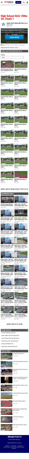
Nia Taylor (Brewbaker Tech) (7, 343)
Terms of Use (20, 445)
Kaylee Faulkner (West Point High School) (10, 335)
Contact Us (7, 445)
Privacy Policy (13, 445)
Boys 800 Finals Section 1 (18, 417)
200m (23, 45)
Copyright (13, 439)
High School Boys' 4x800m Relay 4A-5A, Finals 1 (20, 409)
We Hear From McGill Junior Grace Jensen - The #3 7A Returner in (20, 378)
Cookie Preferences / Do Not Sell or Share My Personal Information (14, 448)
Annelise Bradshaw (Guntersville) (8, 332)
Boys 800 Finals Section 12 (18, 353)
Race (21, 45)
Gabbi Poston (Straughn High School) (9, 346)
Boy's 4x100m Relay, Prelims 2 (19, 401)
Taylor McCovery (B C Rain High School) (9, 341)
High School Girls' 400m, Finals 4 (20, 424)
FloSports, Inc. (18, 439)
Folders (3, 55)
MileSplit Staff (10, 25)
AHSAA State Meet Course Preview (20, 393)
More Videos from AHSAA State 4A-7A (14, 189)
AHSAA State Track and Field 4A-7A (17, 23)
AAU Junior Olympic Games (19, 207)
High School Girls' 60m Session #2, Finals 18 (20, 370)
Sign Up (18, 2)
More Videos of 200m (14, 324)
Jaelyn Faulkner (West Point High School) (10, 338)
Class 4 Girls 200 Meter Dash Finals (20, 361)
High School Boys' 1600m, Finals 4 (20, 385)
